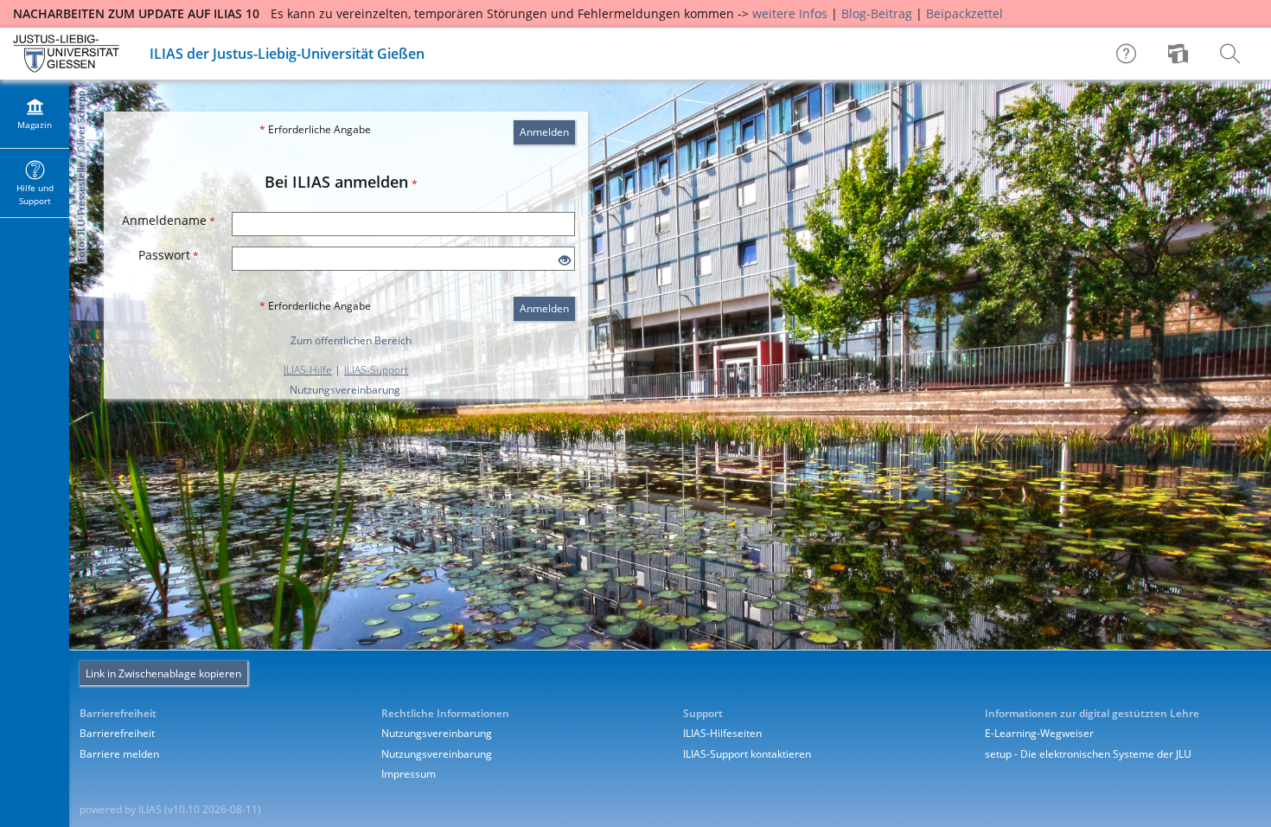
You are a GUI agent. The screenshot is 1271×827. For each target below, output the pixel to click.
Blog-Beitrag (876, 13)
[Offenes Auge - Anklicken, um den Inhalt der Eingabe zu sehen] (565, 261)
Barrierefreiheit (117, 733)
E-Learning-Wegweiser (1039, 733)
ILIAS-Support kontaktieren (747, 754)
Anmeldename (168, 220)
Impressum (408, 773)
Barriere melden (119, 754)
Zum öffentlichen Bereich (351, 340)
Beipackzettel (964, 13)
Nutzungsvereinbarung (345, 389)
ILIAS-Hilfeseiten (722, 733)
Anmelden (544, 132)
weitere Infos (789, 13)
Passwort (168, 255)
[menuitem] (1180, 54)
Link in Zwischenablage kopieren (163, 673)
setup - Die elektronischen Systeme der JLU (1088, 754)
